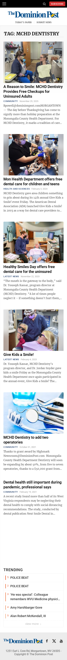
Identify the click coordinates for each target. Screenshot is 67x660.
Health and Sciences (16, 189)
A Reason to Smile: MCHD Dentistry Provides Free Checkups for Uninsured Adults (33, 91)
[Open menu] (4, 4)
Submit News (44, 22)
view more (32, 623)
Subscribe (57, 4)
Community (10, 101)
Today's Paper (23, 22)
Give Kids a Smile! (18, 354)
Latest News (11, 276)
